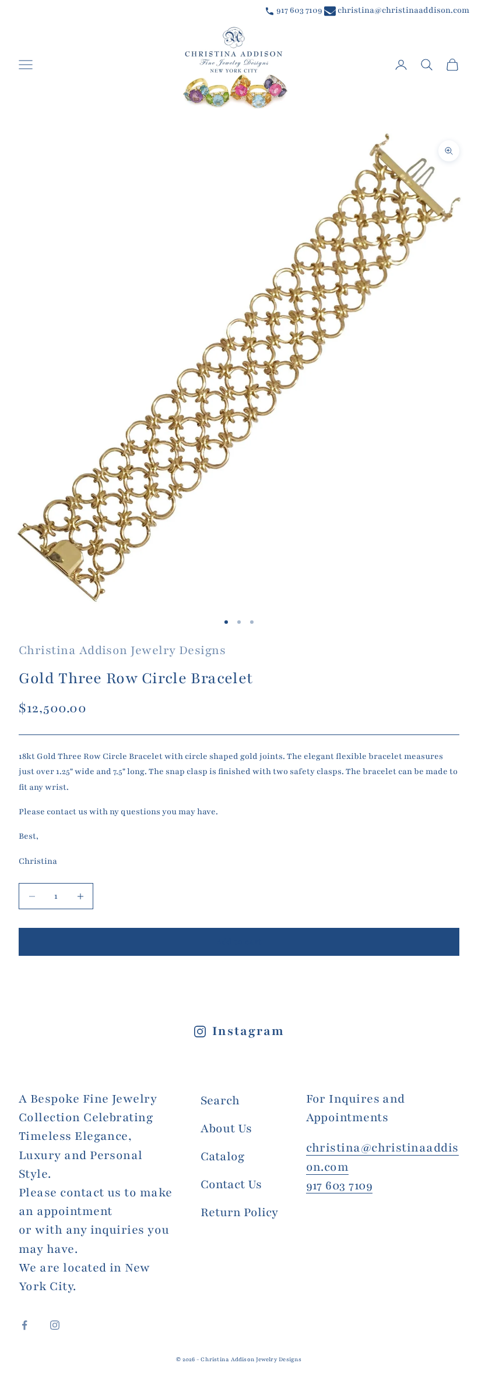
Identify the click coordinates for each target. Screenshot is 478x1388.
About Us (226, 1128)
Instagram (248, 1031)
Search (220, 1100)
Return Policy (239, 1212)
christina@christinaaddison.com (402, 10)
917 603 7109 (298, 10)
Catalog (222, 1156)
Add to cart (239, 942)
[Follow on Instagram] (55, 1325)
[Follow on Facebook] (24, 1325)
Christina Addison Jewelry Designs (122, 650)
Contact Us (231, 1184)
